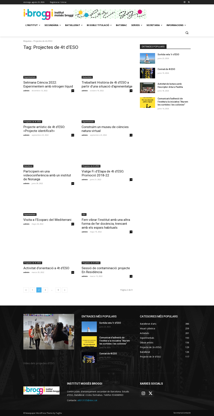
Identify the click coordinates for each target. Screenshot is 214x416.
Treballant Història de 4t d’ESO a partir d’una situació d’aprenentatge (107, 84)
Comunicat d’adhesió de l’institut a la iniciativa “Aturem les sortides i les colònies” (173, 101)
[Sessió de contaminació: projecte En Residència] (107, 251)
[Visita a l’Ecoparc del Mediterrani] (48, 203)
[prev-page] (26, 290)
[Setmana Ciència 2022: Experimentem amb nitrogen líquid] (48, 66)
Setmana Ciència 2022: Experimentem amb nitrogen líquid (48, 84)
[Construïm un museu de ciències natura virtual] (107, 110)
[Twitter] (189, 2)
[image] (48, 331)
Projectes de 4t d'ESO (32, 122)
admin (26, 90)
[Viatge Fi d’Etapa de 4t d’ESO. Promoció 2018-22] (107, 154)
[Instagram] (184, 2)
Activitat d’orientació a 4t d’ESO (46, 268)
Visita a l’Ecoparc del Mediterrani (47, 220)
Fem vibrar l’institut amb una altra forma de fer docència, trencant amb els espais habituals (106, 223)
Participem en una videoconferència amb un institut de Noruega (47, 175)
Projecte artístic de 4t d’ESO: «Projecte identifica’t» (44, 129)
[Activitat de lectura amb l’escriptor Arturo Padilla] (147, 87)
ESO (84, 214)
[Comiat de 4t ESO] (147, 73)
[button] (187, 32)
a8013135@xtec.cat (87, 400)
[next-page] (64, 290)
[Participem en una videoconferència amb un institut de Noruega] (48, 154)
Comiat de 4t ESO (166, 69)
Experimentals (30, 77)
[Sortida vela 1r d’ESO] (147, 58)
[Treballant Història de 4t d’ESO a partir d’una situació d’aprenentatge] (107, 66)
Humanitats (87, 77)
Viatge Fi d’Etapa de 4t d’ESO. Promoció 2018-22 (103, 173)
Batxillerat (28, 166)
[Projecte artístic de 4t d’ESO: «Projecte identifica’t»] (48, 110)
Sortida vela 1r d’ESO (168, 54)
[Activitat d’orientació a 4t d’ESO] (48, 251)
